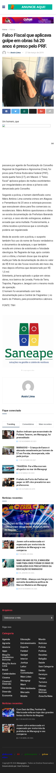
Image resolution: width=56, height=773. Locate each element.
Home (4, 30)
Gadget (24, 655)
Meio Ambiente (27, 688)
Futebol (24, 651)
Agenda (6, 639)
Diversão (6, 691)
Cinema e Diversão (6, 682)
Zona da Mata (45, 696)
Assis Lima (15, 52)
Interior (24, 659)
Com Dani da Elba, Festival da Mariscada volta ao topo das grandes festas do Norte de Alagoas (26, 526)
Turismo (43, 682)
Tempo (42, 678)
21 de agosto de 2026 (14, 534)
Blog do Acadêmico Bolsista (8, 657)
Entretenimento (28, 643)
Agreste (6, 643)
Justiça (24, 662)
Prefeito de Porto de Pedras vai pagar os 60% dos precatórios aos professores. (33, 482)
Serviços (43, 674)
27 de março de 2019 (34, 52)
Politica (42, 651)
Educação (25, 639)
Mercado (25, 692)
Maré (23, 684)
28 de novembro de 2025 (27, 589)
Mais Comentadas (26, 671)
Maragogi (25, 680)
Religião (43, 659)
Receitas (43, 655)
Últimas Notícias (43, 691)
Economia (7, 695)
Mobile (23, 696)
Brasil (5, 670)
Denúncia (6, 688)
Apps (4, 651)
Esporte (24, 647)
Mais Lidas (25, 676)
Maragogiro (21, 763)
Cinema (6, 677)
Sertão (42, 670)
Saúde (42, 662)
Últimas (42, 686)
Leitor (23, 666)
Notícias (43, 643)
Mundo (42, 639)
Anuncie (6, 647)
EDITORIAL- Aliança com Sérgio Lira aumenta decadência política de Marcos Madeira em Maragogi (34, 582)
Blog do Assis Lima (9, 664)
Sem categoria (46, 666)
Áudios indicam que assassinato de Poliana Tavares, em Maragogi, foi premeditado (34, 434)
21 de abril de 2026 (25, 554)
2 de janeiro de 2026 (26, 573)
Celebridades (9, 674)
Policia (12, 30)
